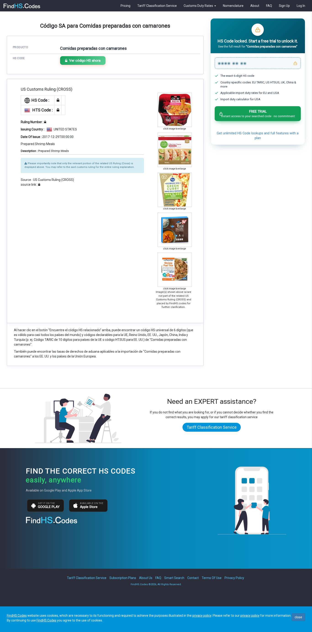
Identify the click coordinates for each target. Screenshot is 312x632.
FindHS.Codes (17, 615)
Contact (193, 578)
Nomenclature (233, 6)
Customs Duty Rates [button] (199, 6)
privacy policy (201, 615)
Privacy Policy (234, 578)
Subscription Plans (122, 578)
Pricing (125, 6)
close (298, 617)
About (254, 6)
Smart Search (174, 578)
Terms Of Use (212, 578)
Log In (301, 6)
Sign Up (284, 6)
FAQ (269, 6)
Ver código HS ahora (84, 60)
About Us (145, 578)
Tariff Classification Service (157, 6)
